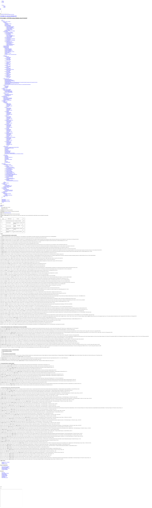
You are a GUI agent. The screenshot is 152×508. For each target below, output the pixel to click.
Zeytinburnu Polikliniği (9, 29)
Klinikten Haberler (9, 104)
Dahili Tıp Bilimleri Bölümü (8, 91)
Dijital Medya (3, 192)
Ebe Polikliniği (7, 158)
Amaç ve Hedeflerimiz (8, 25)
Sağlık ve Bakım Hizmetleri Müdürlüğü (10, 38)
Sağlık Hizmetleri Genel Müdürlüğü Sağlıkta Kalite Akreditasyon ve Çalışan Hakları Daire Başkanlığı (18, 84)
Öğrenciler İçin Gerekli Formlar (9, 94)
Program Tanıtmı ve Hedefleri (7, 89)
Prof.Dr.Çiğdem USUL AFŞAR (6, 201)
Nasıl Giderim (5, 188)
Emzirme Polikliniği (7, 162)
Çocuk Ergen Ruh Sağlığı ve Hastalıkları (10, 137)
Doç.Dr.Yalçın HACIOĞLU (10, 167)
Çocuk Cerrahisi (7, 128)
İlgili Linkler (6, 86)
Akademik (3, 88)
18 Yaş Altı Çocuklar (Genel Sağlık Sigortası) (10, 54)
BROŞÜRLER (5, 191)
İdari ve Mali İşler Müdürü (8, 37)
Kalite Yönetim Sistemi (6, 78)
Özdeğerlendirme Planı (8, 81)
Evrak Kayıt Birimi (7, 71)
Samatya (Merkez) (5, 97)
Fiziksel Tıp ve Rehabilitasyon (9, 175)
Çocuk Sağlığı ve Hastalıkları (8, 171)
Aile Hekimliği (7, 111)
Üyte (5, 160)
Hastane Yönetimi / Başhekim (9, 32)
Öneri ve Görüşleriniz (6, 189)
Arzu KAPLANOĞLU (10, 43)
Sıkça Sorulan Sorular (9, 114)
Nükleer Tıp (6, 149)
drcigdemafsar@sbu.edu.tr (7, 212)
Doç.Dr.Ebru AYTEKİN (10, 176)
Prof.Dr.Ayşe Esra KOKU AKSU (11, 173)
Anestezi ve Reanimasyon (8, 168)
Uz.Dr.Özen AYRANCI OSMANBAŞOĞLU (12, 180)
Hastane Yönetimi (5, 31)
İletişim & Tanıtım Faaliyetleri (7, 193)
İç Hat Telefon (8, 62)
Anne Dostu (6, 155)
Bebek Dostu (6, 156)
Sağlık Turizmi (4, 163)
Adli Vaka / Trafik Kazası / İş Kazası (9, 51)
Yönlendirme (3, 183)
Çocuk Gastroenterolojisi (8, 141)
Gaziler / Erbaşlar (7, 52)
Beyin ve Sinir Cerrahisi (8, 124)
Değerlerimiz (6, 24)
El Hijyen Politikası (7, 30)
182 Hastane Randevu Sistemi (7, 186)
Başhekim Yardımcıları (8, 33)
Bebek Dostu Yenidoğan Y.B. (8, 157)
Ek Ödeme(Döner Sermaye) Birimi (9, 69)
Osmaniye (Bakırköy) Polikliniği (7, 98)
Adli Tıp (6, 107)
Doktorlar (8, 106)
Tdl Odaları (6, 161)
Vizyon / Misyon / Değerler (6, 21)
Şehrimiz (4, 182)
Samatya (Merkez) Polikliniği (10, 26)
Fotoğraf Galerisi (5, 195)
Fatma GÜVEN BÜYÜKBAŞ (10, 44)
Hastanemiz (4, 22)
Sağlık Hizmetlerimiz (4, 463)
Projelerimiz (6, 87)
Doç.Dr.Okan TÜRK (9, 170)
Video (4, 196)
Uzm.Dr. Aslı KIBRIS (9, 36)
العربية (3, 2)
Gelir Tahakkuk (7, 73)
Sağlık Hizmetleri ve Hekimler (7, 164)
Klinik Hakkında (9, 103)
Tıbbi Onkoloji (4, 200)
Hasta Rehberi (5, 184)
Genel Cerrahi (7, 177)
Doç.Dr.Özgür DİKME (10, 165)
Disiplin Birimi (7, 67)
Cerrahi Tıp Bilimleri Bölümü (8, 92)
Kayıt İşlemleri (7, 93)
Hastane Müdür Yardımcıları (8, 41)
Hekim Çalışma (5, 101)
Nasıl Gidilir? (8, 109)
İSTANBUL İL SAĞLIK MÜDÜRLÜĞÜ (8, 16)
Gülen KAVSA (9, 39)
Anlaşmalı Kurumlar (6, 47)
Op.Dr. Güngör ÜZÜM (10, 35)
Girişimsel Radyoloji (7, 151)
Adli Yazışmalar (7, 56)
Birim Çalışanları (9, 57)
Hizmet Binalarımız (4, 96)
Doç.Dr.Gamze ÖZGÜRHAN (10, 172)
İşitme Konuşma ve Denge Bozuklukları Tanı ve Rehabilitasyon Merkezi (14, 153)
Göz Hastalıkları (7, 179)
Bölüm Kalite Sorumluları (8, 79)
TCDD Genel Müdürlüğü (8, 49)
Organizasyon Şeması (6, 46)
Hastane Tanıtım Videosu (8, 23)
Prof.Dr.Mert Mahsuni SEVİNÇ (11, 178)
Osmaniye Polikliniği (9, 28)
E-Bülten (6, 194)
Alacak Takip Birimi (7, 58)
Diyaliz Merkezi (7, 148)
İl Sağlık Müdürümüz (4, 474)
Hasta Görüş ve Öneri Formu (8, 190)
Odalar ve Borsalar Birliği (8, 48)
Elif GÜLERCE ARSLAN (10, 42)
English (3, 1)
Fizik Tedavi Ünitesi (7, 152)
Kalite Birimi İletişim (7, 83)
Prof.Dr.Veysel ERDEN (10, 169)
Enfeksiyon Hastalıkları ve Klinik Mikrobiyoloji (11, 174)
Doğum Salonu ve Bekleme (8, 159)
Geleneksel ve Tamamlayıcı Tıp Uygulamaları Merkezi (12, 147)
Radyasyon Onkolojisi (8, 150)
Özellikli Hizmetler (5, 146)
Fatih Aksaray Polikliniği (10, 27)
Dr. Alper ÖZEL (9, 34)
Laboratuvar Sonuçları (6, 187)
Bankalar (6, 53)
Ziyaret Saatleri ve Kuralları (8, 185)
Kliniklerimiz (5, 102)
